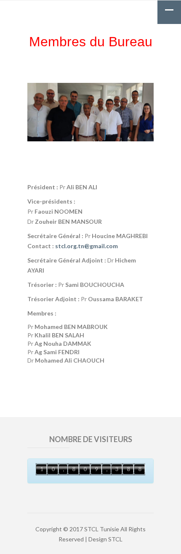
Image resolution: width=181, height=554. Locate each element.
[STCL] (90, 9)
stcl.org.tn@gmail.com (86, 245)
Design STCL (105, 539)
